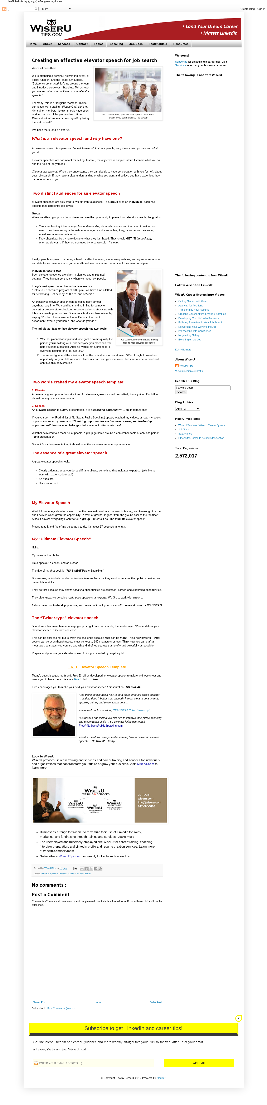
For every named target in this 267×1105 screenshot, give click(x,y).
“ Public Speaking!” (131, 710)
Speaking (116, 43)
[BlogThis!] (86, 869)
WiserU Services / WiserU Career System (201, 425)
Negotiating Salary (188, 335)
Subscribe (181, 61)
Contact (82, 43)
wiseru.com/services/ (58, 851)
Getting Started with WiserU (193, 301)
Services (64, 43)
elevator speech (50, 873)
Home (33, 43)
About (47, 43)
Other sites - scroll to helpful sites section (201, 438)
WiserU (49, 756)
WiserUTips (186, 365)
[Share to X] (91, 869)
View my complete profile (189, 371)
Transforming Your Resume (193, 309)
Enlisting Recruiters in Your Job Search (200, 322)
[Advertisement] (205, 145)
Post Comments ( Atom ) (60, 1008)
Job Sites (136, 43)
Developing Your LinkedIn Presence (198, 318)
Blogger (160, 1078)
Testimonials (158, 43)
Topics (98, 43)
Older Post (156, 1002)
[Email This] (82, 869)
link (76, 679)
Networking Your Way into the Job (197, 326)
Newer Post (39, 1002)
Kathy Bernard (183, 349)
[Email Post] (75, 868)
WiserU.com (145, 764)
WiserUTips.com (70, 856)
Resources (181, 43)
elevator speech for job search (75, 873)
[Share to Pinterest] (100, 869)
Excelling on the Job (189, 339)
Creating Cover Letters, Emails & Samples (202, 313)
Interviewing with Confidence (194, 331)
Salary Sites (185, 433)
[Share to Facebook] (96, 869)
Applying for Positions (190, 305)
